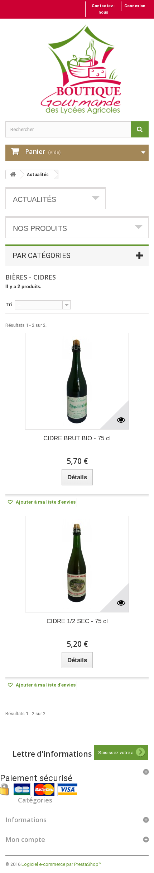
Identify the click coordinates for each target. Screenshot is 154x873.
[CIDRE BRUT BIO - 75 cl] (77, 381)
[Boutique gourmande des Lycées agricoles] (81, 69)
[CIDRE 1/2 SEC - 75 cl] (77, 564)
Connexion (134, 6)
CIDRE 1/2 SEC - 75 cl (77, 621)
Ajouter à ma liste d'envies (45, 502)
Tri (9, 304)
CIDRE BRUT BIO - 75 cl (77, 438)
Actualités (38, 174)
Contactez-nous (103, 9)
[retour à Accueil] (13, 174)
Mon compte (25, 839)
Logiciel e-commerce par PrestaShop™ (61, 864)
